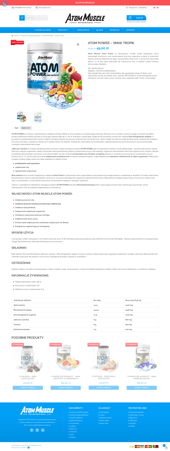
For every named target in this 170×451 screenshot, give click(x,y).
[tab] (16, 128)
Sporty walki (104, 423)
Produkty (63, 30)
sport (124, 78)
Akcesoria (73, 431)
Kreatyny (73, 426)
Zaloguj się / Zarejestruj (137, 7)
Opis (17, 128)
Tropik (141, 78)
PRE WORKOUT (130, 76)
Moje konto (133, 420)
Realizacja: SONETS (19, 447)
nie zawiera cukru (110, 76)
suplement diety (132, 78)
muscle (100, 76)
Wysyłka (133, 423)
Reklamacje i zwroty (137, 415)
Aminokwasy (74, 423)
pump (112, 78)
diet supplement (128, 73)
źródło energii (150, 78)
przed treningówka (144, 76)
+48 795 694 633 (44, 7)
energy (137, 73)
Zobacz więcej (28, 388)
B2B (101, 30)
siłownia (118, 78)
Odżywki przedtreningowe (30, 36)
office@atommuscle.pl (22, 7)
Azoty (72, 434)
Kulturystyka (104, 412)
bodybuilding (116, 73)
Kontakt (131, 30)
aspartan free (96, 73)
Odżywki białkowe (76, 418)
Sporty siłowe (104, 420)
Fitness (102, 415)
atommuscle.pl (35, 445)
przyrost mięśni (103, 78)
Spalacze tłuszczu (76, 420)
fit (141, 73)
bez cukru (106, 73)
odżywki (121, 76)
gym (150, 73)
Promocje (114, 30)
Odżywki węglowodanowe (79, 415)
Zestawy (73, 437)
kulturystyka (92, 76)
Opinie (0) (26, 128)
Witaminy (73, 429)
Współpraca (83, 30)
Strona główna (43, 30)
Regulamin (133, 418)
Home (15, 36)
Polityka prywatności (137, 412)
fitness (145, 73)
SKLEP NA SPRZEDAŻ (85, 3)
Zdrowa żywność (106, 418)
